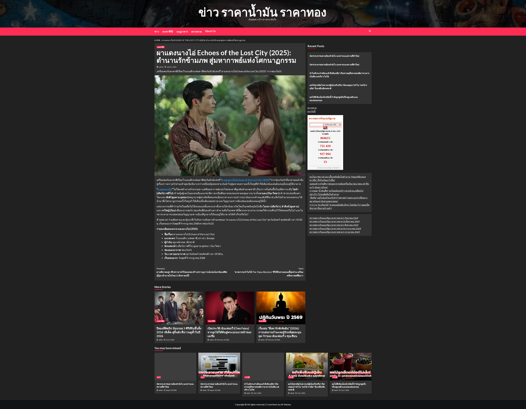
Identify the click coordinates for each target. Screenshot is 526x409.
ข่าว (157, 31)
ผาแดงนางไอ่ (165, 189)
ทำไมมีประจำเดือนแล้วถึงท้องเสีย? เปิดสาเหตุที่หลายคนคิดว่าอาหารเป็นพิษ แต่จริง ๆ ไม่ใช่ (339, 75)
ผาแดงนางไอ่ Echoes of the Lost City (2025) (245, 179)
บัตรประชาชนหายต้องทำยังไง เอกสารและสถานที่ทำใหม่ (334, 56)
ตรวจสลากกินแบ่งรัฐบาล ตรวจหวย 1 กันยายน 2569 (334, 218)
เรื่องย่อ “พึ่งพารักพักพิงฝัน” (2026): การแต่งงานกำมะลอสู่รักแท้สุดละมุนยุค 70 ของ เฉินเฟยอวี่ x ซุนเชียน (279, 332)
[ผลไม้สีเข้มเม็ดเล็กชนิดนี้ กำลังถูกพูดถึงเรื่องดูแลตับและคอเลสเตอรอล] (351, 367)
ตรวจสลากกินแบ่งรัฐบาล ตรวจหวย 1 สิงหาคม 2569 (334, 225)
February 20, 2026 (274, 340)
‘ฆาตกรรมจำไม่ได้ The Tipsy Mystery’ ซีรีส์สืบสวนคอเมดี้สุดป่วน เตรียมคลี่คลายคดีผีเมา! (268, 272)
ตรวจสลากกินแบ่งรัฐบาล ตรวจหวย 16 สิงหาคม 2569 (334, 221)
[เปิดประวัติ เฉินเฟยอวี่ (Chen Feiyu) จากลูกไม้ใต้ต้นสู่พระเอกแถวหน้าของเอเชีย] (229, 308)
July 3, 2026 (257, 393)
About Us (210, 31)
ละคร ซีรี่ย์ (167, 31)
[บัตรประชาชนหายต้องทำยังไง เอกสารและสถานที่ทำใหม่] (175, 367)
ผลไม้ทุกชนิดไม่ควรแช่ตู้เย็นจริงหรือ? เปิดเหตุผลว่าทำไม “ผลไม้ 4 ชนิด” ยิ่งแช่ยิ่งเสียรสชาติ (338, 87)
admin (161, 67)
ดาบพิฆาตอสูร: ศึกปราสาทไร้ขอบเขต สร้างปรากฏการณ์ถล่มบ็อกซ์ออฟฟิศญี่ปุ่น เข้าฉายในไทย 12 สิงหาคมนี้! (192, 272)
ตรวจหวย (196, 31)
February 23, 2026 (223, 340)
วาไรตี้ (247, 377)
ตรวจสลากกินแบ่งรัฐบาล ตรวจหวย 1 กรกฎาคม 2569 (335, 232)
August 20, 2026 (171, 390)
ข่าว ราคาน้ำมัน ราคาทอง (262, 12)
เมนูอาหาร (182, 31)
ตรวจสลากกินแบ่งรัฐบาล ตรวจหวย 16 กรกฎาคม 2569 (335, 228)
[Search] (370, 30)
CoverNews (272, 404)
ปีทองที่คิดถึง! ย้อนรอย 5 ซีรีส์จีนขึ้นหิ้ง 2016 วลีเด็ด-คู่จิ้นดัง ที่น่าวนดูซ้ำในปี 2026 (179, 332)
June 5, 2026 (170, 340)
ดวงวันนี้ (311, 111)
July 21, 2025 (171, 67)
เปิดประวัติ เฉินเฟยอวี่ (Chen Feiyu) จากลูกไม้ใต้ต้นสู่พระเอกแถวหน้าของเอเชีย (229, 332)
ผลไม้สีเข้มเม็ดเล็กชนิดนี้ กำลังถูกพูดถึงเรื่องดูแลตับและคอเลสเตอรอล (334, 99)
